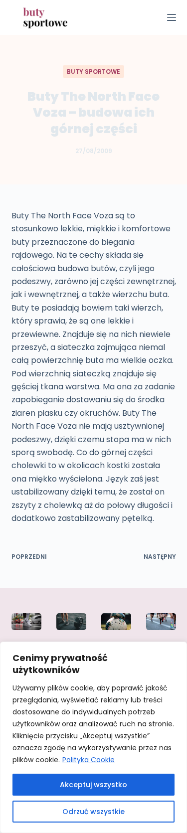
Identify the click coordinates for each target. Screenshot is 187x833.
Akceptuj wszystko (93, 785)
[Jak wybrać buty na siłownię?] (71, 621)
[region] (93, 737)
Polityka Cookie (88, 760)
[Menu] (171, 17)
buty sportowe (93, 71)
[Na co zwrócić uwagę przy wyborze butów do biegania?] (161, 621)
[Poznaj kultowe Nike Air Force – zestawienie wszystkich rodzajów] (26, 621)
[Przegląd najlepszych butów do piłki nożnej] (116, 621)
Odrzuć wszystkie (93, 812)
